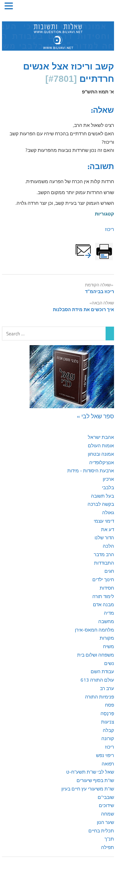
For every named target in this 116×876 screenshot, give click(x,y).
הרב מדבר (104, 554)
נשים (109, 663)
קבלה (108, 730)
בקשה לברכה (101, 504)
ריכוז (109, 229)
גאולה (108, 512)
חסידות (107, 588)
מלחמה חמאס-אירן (94, 630)
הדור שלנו (104, 537)
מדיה (109, 613)
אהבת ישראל (101, 437)
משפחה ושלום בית (95, 655)
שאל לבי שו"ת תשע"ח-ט (90, 772)
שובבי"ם (106, 797)
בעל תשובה (102, 496)
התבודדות (104, 563)
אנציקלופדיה (101, 462)
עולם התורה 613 (97, 680)
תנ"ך (109, 839)
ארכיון (108, 479)
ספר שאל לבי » (95, 416)
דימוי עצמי (104, 521)
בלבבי (108, 487)
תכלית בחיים (101, 830)
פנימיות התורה (99, 696)
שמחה (107, 813)
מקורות (107, 638)
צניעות (107, 721)
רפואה (108, 763)
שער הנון (105, 822)
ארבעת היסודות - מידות (90, 470)
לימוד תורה (103, 596)
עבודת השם (102, 671)
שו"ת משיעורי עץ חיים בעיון (87, 788)
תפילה (107, 847)
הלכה (108, 546)
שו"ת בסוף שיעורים (95, 780)
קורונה (107, 738)
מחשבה (106, 621)
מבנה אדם (103, 604)
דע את (107, 529)
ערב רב (107, 688)
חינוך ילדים (103, 579)
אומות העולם (101, 445)
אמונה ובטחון (101, 454)
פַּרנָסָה (107, 713)
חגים (109, 571)
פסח (109, 705)
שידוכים (106, 805)
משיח (108, 646)
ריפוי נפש (105, 755)
